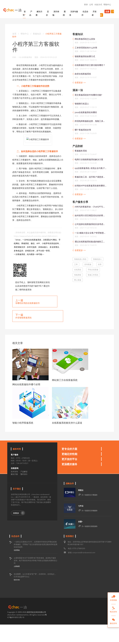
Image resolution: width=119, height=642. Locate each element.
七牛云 (80, 506)
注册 (107, 11)
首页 (24, 13)
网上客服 (77, 280)
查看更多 (16, 513)
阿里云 (80, 490)
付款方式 (98, 4)
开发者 (94, 13)
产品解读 (23, 471)
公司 (91, 4)
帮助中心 (107, 4)
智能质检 (77, 275)
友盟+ (80, 521)
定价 (47, 13)
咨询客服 (87, 264)
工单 (76, 264)
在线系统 (77, 269)
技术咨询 (14, 471)
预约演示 (23, 474)
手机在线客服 (93, 269)
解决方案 (39, 13)
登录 (86, 4)
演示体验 (56, 13)
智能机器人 (97, 259)
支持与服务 (73, 13)
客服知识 (37, 33)
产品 (30, 13)
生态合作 (85, 13)
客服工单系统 (93, 275)
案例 (64, 13)
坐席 (99, 264)
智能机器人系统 (80, 259)
